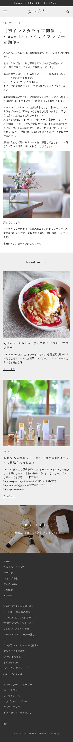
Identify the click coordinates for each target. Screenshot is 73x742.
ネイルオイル (10, 662)
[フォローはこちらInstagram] (5, 723)
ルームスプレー (11, 690)
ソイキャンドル (11, 696)
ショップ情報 (10, 578)
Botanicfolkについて (13, 567)
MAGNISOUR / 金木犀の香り (18, 606)
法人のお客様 (10, 584)
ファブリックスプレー (15, 701)
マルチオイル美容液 (14, 651)
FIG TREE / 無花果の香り (16, 612)
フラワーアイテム (12, 707)
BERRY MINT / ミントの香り (18, 623)
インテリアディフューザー (17, 684)
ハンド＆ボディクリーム (16, 668)
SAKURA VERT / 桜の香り (17, 617)
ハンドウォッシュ (12, 674)
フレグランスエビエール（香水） (21, 645)
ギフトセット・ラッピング (17, 713)
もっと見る (9, 369)
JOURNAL (8, 595)
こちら (16, 222)
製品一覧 (8, 573)
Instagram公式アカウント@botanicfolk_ (23, 97)
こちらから (35, 243)
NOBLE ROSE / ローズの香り (18, 634)
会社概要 (8, 590)
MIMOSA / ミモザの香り (16, 629)
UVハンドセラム (12, 656)
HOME (6, 561)
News (6, 451)
